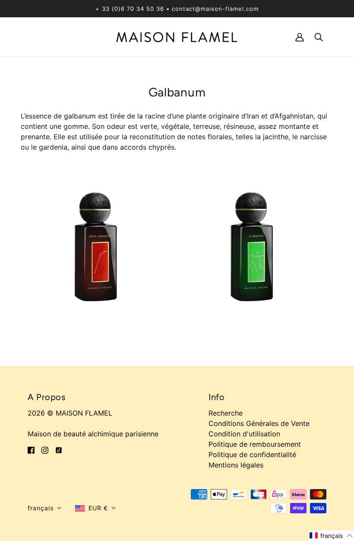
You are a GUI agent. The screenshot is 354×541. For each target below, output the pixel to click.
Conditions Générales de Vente (259, 423)
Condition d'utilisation (244, 433)
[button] (44, 508)
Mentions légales (236, 465)
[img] (31, 449)
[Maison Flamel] (177, 36)
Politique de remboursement (255, 444)
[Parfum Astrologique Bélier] (99, 244)
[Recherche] (318, 36)
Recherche (226, 413)
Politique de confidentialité (252, 454)
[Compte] (299, 36)
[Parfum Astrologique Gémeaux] (255, 244)
